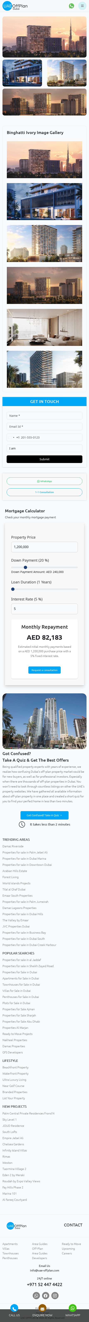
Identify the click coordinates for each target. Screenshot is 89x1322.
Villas (5, 1248)
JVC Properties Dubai (16, 926)
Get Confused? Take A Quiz (43, 815)
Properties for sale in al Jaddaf (21, 960)
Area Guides (39, 1244)
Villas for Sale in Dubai (16, 990)
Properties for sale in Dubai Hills (22, 914)
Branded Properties (14, 1092)
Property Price (23, 537)
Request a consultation (44, 670)
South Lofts (9, 1132)
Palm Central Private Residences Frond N (28, 1113)
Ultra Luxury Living (14, 1079)
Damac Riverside (13, 846)
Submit (44, 459)
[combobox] (13, 437)
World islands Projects (16, 883)
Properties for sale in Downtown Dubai (27, 864)
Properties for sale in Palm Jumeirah (25, 901)
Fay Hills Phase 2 (12, 1187)
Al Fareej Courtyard (14, 1199)
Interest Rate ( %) (26, 599)
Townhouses (10, 1253)
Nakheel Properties (14, 1040)
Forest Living (10, 877)
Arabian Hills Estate (14, 871)
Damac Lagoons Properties (19, 908)
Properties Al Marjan (15, 1027)
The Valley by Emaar (15, 920)
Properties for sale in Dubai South (23, 938)
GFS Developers (12, 1052)
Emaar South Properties (17, 895)
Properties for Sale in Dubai (19, 972)
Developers (39, 1258)
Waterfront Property (15, 1073)
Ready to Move (71, 1244)
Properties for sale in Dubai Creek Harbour (29, 945)
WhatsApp (46, 481)
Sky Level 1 (9, 1119)
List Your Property (13, 1098)
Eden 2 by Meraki (13, 1175)
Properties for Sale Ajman (18, 1009)
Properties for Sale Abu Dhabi (21, 1021)
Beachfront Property (15, 1067)
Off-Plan (37, 1248)
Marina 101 (9, 1193)
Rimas (6, 1156)
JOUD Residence (13, 1125)
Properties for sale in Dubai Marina (24, 858)
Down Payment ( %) (30, 560)
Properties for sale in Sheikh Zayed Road (28, 966)
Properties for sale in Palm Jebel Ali (25, 852)
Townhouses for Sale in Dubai (21, 984)
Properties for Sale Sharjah (19, 1015)
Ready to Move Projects (17, 1034)
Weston (7, 1162)
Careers (67, 1253)
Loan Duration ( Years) (31, 582)
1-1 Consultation (44, 492)
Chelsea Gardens (13, 1144)
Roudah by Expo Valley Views (21, 1181)
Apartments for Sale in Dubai (20, 978)
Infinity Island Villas (14, 1150)
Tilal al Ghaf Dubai (13, 889)
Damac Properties (13, 1046)
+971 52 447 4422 (44, 1284)
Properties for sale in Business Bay (24, 932)
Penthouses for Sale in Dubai (20, 997)
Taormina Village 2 (14, 1169)
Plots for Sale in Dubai (16, 1003)
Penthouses (10, 1258)
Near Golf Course (13, 1086)
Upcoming (68, 1248)
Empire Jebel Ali (12, 1138)
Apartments (10, 1244)
